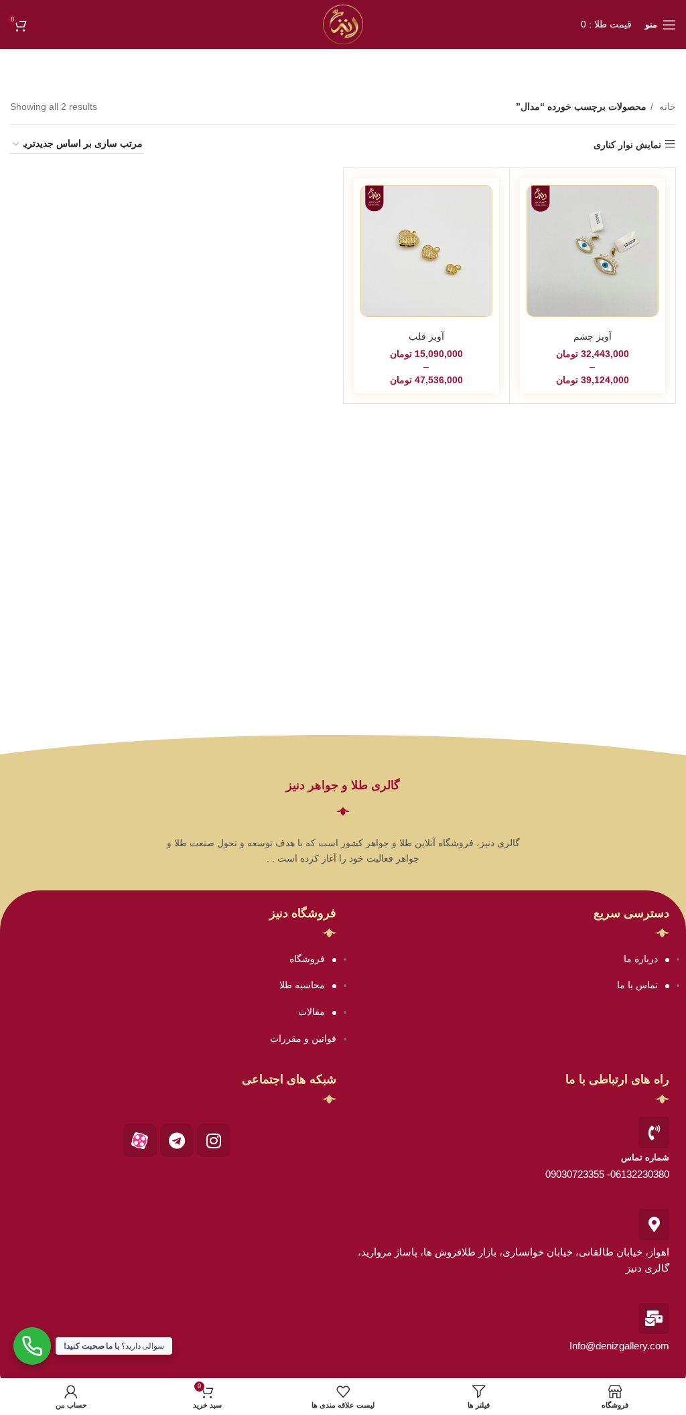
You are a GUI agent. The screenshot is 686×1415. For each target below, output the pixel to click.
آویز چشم (592, 336)
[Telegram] (177, 1140)
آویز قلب (426, 336)
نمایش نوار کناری (627, 144)
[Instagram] (213, 1140)
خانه (666, 106)
